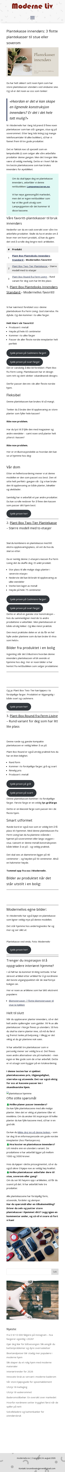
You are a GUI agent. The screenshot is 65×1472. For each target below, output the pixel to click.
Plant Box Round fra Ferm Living (29, 276)
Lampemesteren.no (38, 186)
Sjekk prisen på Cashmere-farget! (28, 352)
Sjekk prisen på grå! (20, 783)
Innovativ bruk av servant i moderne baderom (31, 1376)
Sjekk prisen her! (19, 513)
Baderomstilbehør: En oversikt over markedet (31, 1397)
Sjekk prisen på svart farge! (24, 361)
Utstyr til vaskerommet (19, 1392)
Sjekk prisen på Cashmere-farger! (28, 599)
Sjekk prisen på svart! (21, 792)
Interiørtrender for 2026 (19, 1371)
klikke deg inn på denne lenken (34, 1132)
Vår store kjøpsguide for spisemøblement (29, 1381)
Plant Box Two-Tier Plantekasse (30, 266)
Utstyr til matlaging (16, 1387)
